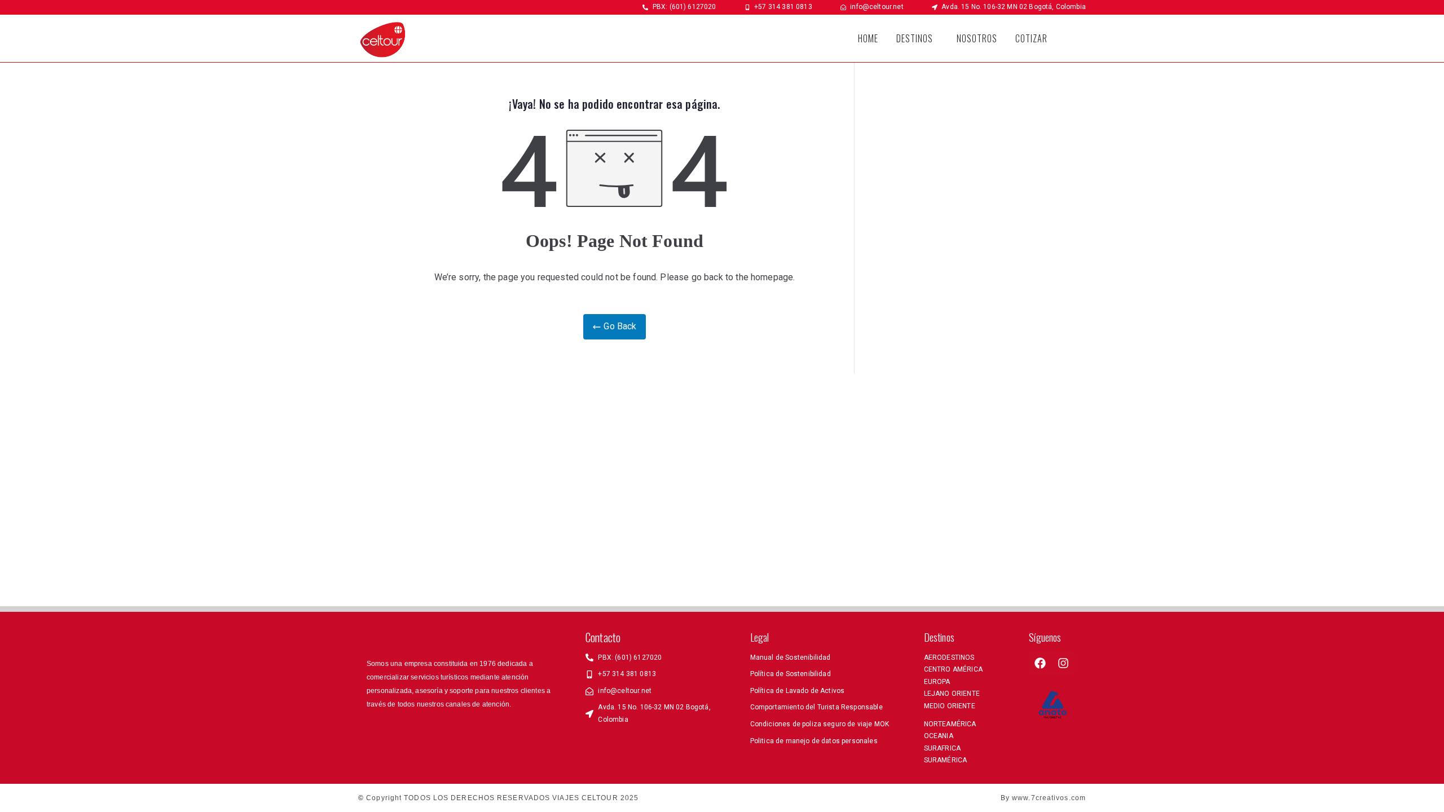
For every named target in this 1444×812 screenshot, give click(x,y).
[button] (917, 38)
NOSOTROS (977, 38)
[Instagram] (1063, 663)
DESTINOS (914, 38)
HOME (868, 38)
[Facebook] (1040, 663)
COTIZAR (1031, 38)
